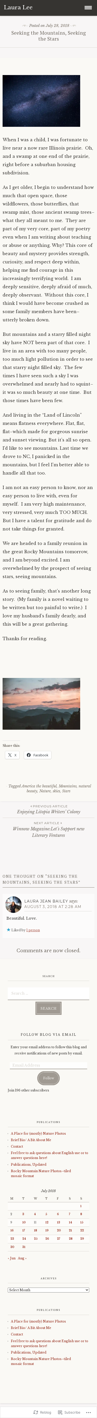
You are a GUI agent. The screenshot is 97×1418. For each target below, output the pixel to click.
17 (23, 1230)
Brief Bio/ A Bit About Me (31, 1140)
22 (82, 1230)
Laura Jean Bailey (46, 901)
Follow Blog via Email (48, 1034)
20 (59, 1230)
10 (24, 1222)
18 (35, 1230)
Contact (17, 1146)
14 (70, 1222)
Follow (48, 1078)
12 (46, 1222)
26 (47, 1238)
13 (58, 1222)
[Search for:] (48, 993)
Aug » (22, 1258)
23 (12, 1238)
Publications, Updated (28, 1164)
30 (12, 1247)
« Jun (12, 1258)
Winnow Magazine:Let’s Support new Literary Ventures (49, 829)
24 (24, 1238)
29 (82, 1238)
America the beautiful (39, 786)
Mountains (68, 786)
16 (12, 1230)
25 (36, 1238)
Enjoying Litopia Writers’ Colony (48, 809)
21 (70, 1230)
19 (47, 1230)
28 (70, 1238)
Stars (66, 791)
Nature (45, 791)
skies (56, 791)
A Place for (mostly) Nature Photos (38, 1133)
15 (81, 1222)
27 (58, 1238)
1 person (33, 930)
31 (23, 1247)
